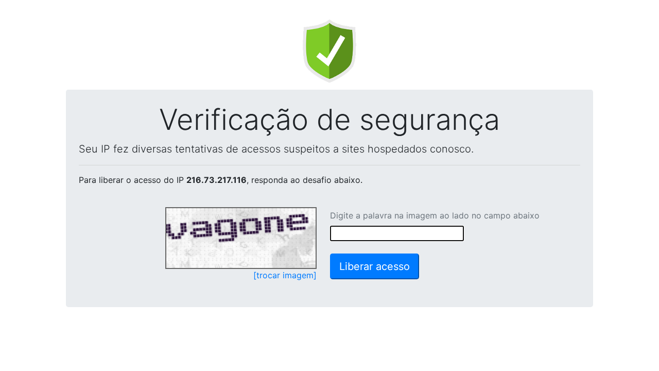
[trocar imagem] (285, 275)
